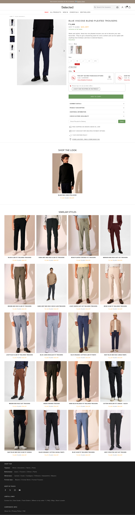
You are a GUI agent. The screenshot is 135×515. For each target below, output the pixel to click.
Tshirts (28, 468)
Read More (72, 39)
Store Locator (60, 500)
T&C (24, 511)
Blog (52, 500)
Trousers (23, 471)
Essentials (74, 12)
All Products (55, 12)
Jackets (16, 476)
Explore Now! (81, 1)
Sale (46, 12)
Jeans (16, 471)
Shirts (14, 468)
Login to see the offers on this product (86, 88)
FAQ (48, 500)
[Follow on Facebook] (5, 490)
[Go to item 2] (12, 30)
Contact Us (8, 500)
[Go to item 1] (12, 22)
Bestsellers (85, 12)
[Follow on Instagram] (15, 490)
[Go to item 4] (12, 47)
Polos (34, 468)
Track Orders (26, 500)
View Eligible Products (85, 80)
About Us (7, 511)
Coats (23, 476)
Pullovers (38, 476)
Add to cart (96, 96)
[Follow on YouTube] (20, 490)
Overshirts (21, 468)
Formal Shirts (26, 479)
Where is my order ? (39, 500)
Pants (35, 471)
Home (11, 16)
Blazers (53, 476)
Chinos (29, 471)
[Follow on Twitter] (10, 490)
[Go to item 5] (12, 55)
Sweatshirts (46, 476)
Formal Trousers (37, 479)
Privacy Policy (16, 511)
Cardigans (29, 476)
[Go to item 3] (12, 39)
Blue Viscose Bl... (20, 16)
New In (65, 12)
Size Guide (16, 500)
